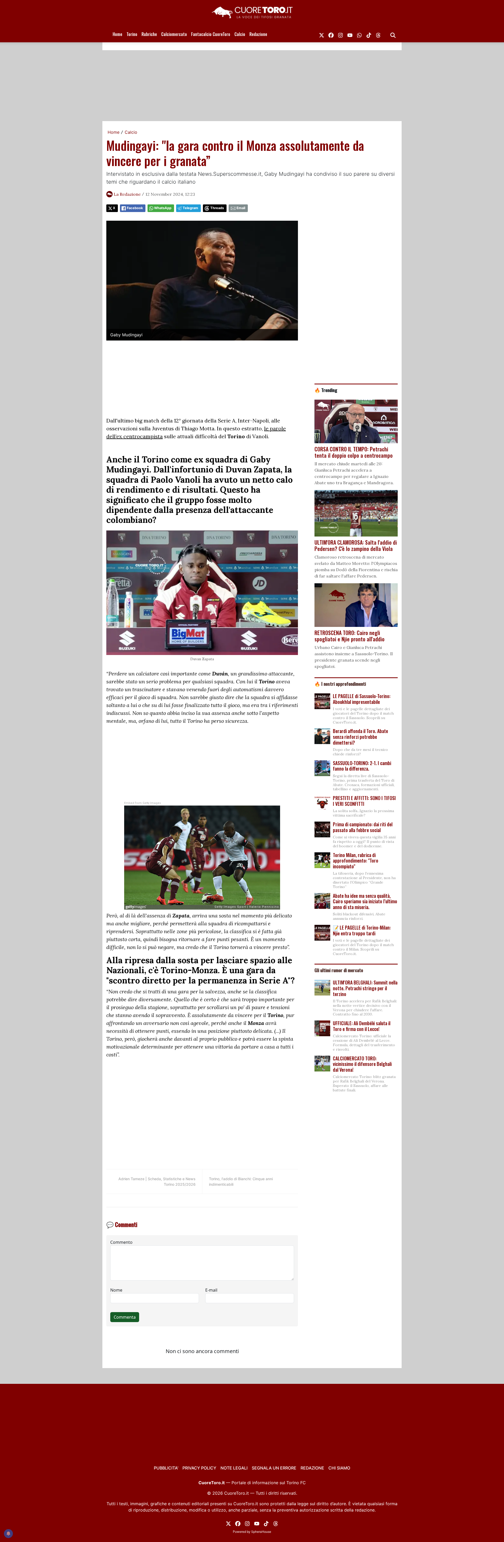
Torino (132, 34)
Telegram (190, 208)
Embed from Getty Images (142, 803)
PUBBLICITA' (166, 1468)
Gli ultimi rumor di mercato (338, 970)
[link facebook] (331, 34)
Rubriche (149, 34)
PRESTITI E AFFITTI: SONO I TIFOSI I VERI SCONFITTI (364, 801)
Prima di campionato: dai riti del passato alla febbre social (362, 827)
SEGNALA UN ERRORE (274, 1468)
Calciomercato (174, 34)
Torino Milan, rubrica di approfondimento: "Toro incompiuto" (355, 861)
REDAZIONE (312, 1468)
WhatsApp (162, 208)
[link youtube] (350, 34)
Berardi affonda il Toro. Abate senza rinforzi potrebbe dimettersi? (360, 737)
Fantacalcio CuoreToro (210, 34)
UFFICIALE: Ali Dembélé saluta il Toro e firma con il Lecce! (361, 1026)
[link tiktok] (369, 34)
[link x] (321, 34)
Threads (217, 208)
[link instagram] (340, 34)
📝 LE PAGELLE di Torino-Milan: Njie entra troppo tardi (362, 930)
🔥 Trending (325, 389)
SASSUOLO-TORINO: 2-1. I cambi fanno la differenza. (362, 766)
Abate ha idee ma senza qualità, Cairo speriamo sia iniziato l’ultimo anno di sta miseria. (365, 901)
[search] (393, 34)
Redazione (258, 34)
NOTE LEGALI (234, 1468)
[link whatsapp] (359, 34)
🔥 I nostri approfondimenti (340, 683)
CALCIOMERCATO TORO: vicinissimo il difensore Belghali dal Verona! (362, 1064)
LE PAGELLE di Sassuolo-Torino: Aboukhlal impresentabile (361, 699)
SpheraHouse (261, 1532)
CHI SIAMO (339, 1468)
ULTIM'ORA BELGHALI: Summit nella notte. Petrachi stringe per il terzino (365, 988)
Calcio (239, 34)
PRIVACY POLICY (199, 1468)
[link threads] (378, 34)
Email (241, 208)
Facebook (135, 208)
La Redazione (127, 194)
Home (117, 34)
